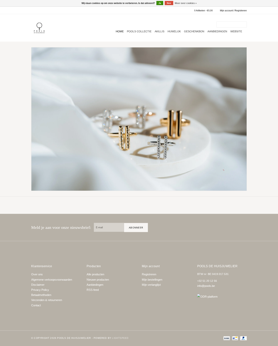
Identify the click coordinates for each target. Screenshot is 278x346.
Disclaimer (37, 284)
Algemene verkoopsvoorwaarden (51, 279)
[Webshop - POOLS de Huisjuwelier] (39, 28)
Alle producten (95, 274)
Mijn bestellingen (152, 279)
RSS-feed (93, 289)
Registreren (149, 274)
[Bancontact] (235, 338)
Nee (169, 3)
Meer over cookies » (186, 3)
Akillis (159, 31)
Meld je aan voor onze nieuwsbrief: (61, 227)
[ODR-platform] (222, 296)
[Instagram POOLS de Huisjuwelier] (242, 227)
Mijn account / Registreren (233, 10)
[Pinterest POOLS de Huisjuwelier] (230, 227)
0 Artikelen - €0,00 (203, 10)
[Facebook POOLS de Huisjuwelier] (218, 227)
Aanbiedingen (217, 31)
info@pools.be (206, 285)
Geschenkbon (194, 31)
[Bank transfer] (226, 338)
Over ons (37, 274)
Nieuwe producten (98, 279)
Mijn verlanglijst (151, 284)
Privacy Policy (40, 289)
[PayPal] (243, 338)
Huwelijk (174, 31)
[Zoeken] (244, 25)
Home (120, 31)
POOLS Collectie (139, 31)
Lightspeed (120, 338)
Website (236, 31)
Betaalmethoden (41, 294)
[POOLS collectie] (139, 119)
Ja (159, 3)
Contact (36, 305)
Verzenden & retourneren (46, 300)
